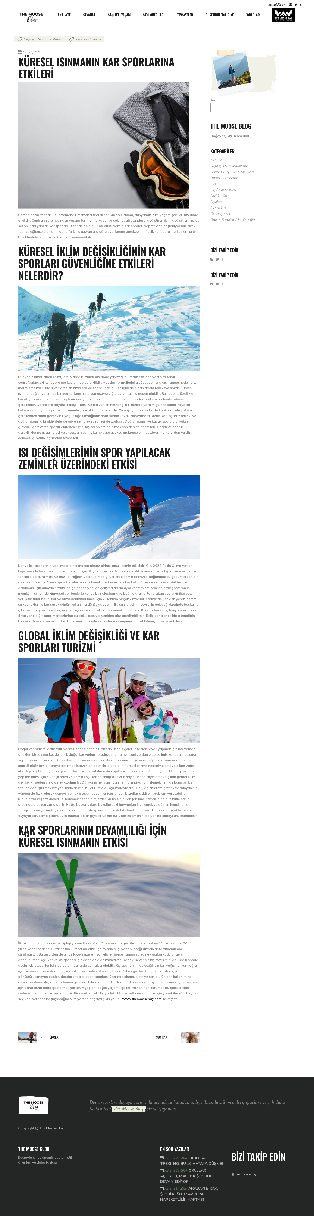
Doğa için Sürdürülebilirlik (42, 39)
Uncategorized (220, 213)
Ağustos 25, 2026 (176, 1158)
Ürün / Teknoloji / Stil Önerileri (232, 219)
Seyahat (215, 201)
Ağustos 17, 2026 (175, 1188)
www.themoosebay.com (141, 999)
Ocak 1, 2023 (31, 52)
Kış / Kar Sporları (88, 39)
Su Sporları (218, 207)
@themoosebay (244, 1174)
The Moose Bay (51, 1128)
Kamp (214, 183)
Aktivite (216, 160)
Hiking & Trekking (224, 177)
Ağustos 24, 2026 (176, 1170)
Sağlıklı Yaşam (220, 195)
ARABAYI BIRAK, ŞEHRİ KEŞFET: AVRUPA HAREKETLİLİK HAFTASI (189, 1194)
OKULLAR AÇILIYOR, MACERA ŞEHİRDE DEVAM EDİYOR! (186, 1176)
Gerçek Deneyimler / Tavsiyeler (232, 171)
